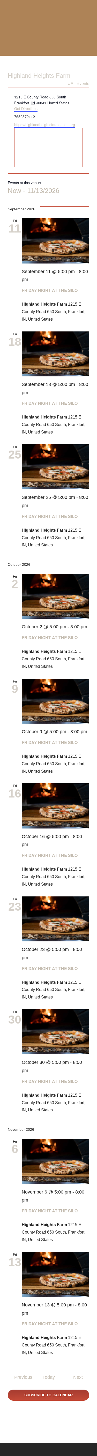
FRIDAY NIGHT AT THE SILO (50, 290)
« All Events (78, 83)
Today (48, 1377)
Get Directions (26, 108)
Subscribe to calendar (48, 1395)
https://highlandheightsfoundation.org (44, 124)
